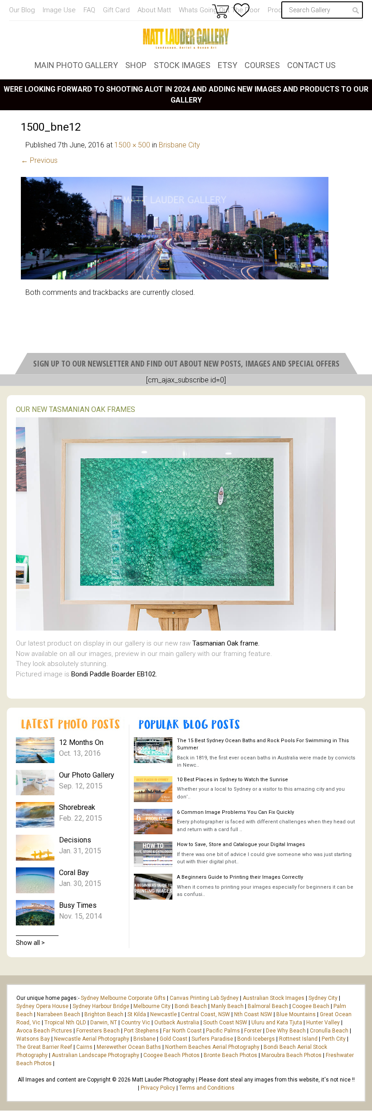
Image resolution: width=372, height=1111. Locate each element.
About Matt (154, 10)
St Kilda (136, 1014)
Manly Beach (227, 1006)
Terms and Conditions (207, 1088)
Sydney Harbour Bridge (101, 1006)
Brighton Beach (103, 1014)
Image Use (59, 10)
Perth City (334, 1039)
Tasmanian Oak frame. (225, 643)
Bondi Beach (191, 1006)
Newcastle (163, 1014)
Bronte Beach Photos (230, 1055)
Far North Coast (182, 1031)
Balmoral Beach (268, 1006)
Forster (253, 1031)
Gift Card (116, 10)
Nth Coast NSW (253, 1014)
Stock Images (182, 65)
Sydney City (323, 998)
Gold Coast (173, 1039)
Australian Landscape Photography (95, 1055)
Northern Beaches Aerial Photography (212, 1047)
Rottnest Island (298, 1039)
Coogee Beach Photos (171, 1055)
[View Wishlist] (242, 10)
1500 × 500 (132, 145)
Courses (262, 65)
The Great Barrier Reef (44, 1047)
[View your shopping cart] (220, 11)
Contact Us (311, 65)
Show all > (30, 942)
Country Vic (135, 1022)
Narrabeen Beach (58, 1014)
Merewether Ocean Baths (129, 1047)
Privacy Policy (158, 1088)
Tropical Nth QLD (65, 1022)
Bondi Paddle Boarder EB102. (114, 674)
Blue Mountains (295, 1014)
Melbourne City (152, 1006)
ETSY (227, 65)
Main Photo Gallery (76, 65)
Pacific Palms (223, 1031)
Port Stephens (141, 1031)
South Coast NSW (225, 1022)
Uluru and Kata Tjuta (276, 1022)
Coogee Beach (310, 1006)
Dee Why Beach (286, 1031)
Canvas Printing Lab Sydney (204, 998)
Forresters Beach (98, 1031)
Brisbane (144, 1039)
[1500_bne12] (174, 277)
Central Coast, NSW (205, 1014)
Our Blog (22, 10)
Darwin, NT (103, 1022)
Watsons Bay (33, 1039)
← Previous (39, 160)
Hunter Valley (323, 1022)
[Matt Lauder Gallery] (186, 38)
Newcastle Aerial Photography (91, 1039)
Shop (136, 65)
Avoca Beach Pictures (44, 1031)
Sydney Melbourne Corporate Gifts (124, 998)
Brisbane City (179, 145)
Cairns (84, 1047)
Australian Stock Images (273, 998)
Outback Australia (176, 1022)
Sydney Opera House (42, 1006)
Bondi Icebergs (256, 1039)
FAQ (89, 10)
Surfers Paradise (212, 1039)
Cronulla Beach (329, 1031)
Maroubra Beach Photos (291, 1055)
